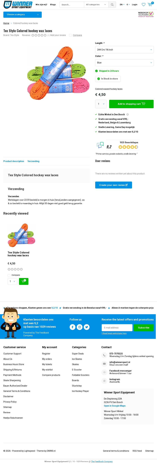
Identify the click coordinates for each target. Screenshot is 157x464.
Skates (75, 364)
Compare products (51, 375)
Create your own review (112, 185)
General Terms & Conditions (16, 391)
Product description (13, 161)
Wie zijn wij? (41, 4)
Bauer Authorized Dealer (15, 386)
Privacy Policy (10, 402)
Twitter (87, 327)
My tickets (47, 364)
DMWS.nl (51, 451)
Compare (16, 275)
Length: (99, 43)
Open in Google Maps (115, 406)
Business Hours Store (13, 364)
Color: (99, 56)
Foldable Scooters (80, 375)
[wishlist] (143, 4)
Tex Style (14, 35)
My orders (47, 359)
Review (6, 412)
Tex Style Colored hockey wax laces (18, 254)
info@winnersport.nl (119, 362)
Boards (75, 380)
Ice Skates (77, 359)
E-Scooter (77, 369)
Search (112, 5)
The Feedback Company (102, 461)
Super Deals (78, 353)
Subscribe (143, 327)
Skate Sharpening (12, 380)
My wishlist (47, 369)
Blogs (53, 4)
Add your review (58, 35)
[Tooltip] (127, 115)
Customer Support (12, 353)
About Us (7, 359)
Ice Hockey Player (80, 391)
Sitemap (7, 407)
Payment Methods (12, 375)
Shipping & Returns (12, 369)
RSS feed (137, 451)
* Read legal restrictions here (114, 333)
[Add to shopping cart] (23, 281)
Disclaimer (8, 396)
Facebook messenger (120, 371)
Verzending (33, 161)
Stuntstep (77, 386)
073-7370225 (116, 353)
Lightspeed (29, 451)
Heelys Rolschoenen (13, 418)
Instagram (79, 327)
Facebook (72, 327)
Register (46, 353)
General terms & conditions (116, 451)
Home (6, 23)
